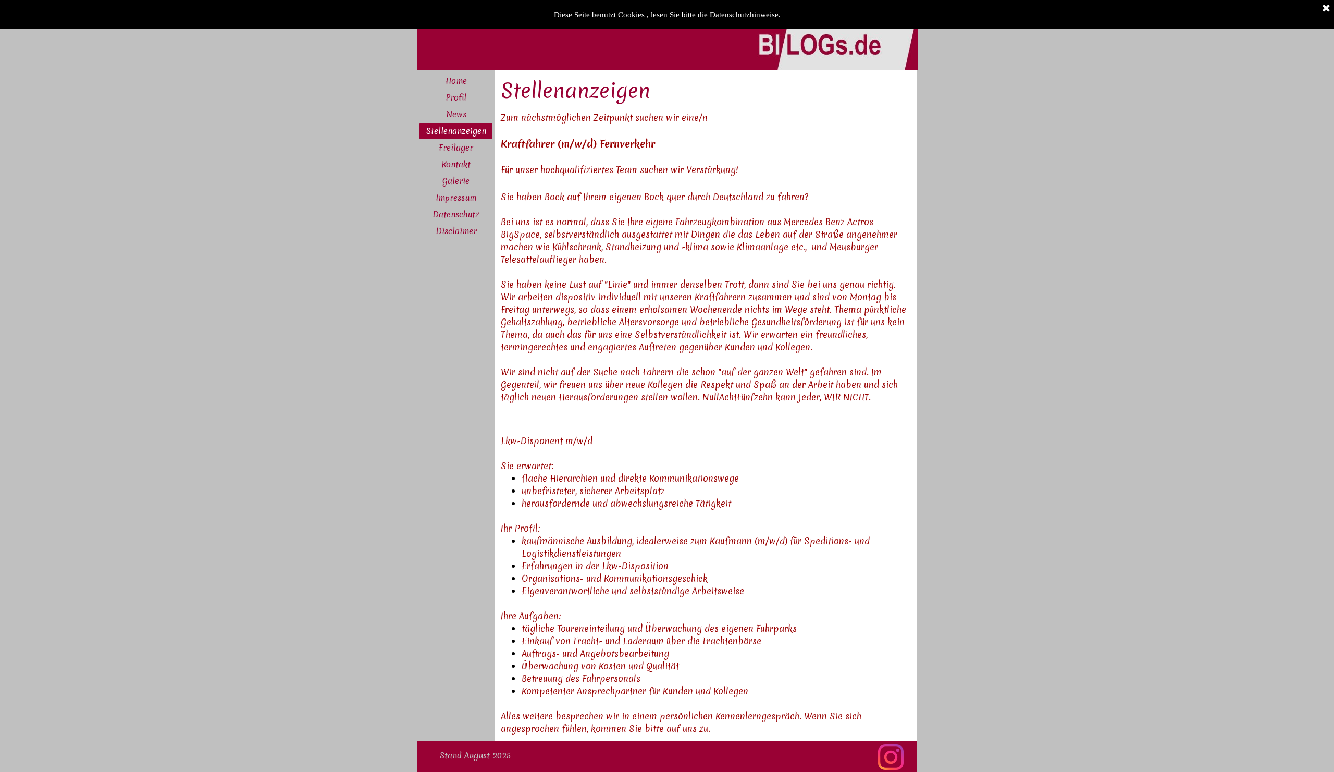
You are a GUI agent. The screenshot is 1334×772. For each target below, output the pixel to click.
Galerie (456, 181)
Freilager (456, 147)
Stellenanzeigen (456, 131)
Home (456, 81)
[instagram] (890, 757)
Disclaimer (456, 231)
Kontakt (456, 164)
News (456, 114)
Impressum (456, 197)
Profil (456, 97)
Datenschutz (456, 214)
